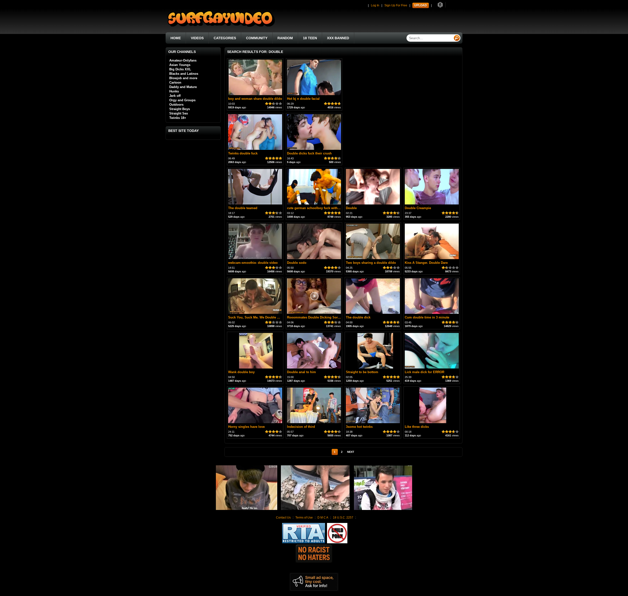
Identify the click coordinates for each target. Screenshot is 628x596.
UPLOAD (420, 5)
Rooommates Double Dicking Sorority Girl (319, 317)
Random (285, 38)
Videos (197, 38)
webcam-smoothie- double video (253, 263)
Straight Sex (178, 113)
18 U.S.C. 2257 (343, 517)
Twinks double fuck (243, 153)
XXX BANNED (338, 38)
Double (351, 208)
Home (175, 38)
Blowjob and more (183, 78)
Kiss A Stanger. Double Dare (426, 263)
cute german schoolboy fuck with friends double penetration (333, 208)
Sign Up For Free (395, 5)
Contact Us (283, 517)
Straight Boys (179, 109)
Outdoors (176, 104)
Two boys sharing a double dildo (371, 263)
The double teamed (242, 208)
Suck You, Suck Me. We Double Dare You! (260, 317)
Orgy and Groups (182, 100)
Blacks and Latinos (183, 74)
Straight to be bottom (362, 372)
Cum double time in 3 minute (427, 317)
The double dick (358, 317)
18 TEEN (310, 38)
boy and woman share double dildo (255, 99)
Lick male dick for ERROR (424, 372)
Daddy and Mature (183, 87)
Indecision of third (301, 427)
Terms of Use (304, 517)
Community (256, 38)
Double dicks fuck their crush (309, 153)
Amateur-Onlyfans (182, 60)
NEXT (350, 451)
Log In (375, 5)
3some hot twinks (359, 427)
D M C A (322, 517)
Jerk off (175, 96)
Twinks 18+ (177, 118)
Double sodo (296, 263)
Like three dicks (417, 427)
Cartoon (175, 82)
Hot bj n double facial (303, 99)
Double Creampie (418, 208)
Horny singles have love (246, 427)
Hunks (174, 91)
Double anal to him (301, 372)
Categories (225, 38)
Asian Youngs (179, 65)
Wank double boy (241, 372)
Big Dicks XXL (180, 69)
